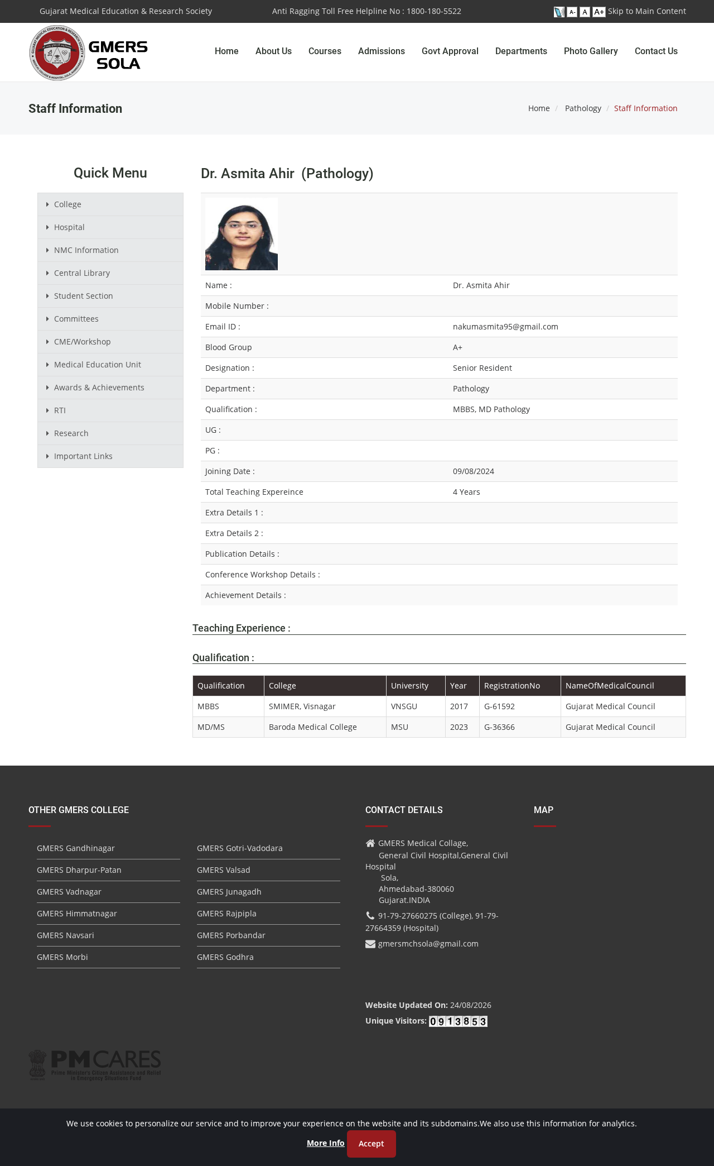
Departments (521, 51)
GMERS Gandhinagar (76, 848)
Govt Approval (450, 51)
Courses (324, 51)
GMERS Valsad (223, 869)
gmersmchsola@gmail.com (428, 943)
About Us (273, 51)
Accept (371, 1143)
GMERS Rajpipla (227, 913)
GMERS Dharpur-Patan (79, 869)
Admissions (381, 51)
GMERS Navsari (65, 935)
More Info (326, 1143)
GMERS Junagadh (229, 891)
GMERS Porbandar (231, 935)
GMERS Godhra (225, 957)
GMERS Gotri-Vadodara (240, 848)
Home (227, 51)
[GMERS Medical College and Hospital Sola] (89, 42)
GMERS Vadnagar (69, 891)
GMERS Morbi (62, 957)
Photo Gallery (591, 51)
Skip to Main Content (647, 11)
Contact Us (656, 51)
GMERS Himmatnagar (77, 913)
